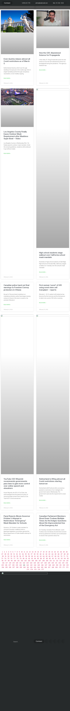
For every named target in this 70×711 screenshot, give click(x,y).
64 (43, 556)
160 (24, 567)
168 (53, 567)
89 (50, 558)
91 (56, 558)
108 (43, 561)
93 (62, 558)
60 (32, 556)
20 (49, 552)
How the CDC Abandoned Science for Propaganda (50, 54)
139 (17, 565)
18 (43, 552)
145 (38, 565)
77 (14, 558)
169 (56, 567)
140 (20, 565)
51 (5, 556)
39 (37, 554)
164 (38, 567)
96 (2, 561)
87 (44, 558)
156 (10, 567)
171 (64, 567)
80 (23, 558)
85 (38, 558)
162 (31, 567)
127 (42, 563)
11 (24, 552)
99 (12, 561)
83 (32, 558)
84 (35, 558)
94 (65, 558)
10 (22, 552)
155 (6, 567)
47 (61, 554)
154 (3, 567)
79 (20, 558)
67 (52, 556)
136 (6, 565)
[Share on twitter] (51, 641)
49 (68, 554)
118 (10, 563)
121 (20, 563)
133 (63, 563)
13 (30, 552)
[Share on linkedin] (55, 641)
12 (27, 552)
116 (3, 563)
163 (35, 567)
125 (35, 563)
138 (13, 565)
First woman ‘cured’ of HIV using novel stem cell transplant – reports (50, 287)
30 (11, 554)
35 (26, 554)
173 (28, 569)
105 (33, 561)
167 (49, 567)
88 (47, 558)
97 (5, 561)
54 (14, 556)
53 (11, 556)
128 (45, 563)
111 (54, 561)
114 (64, 561)
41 (43, 554)
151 (60, 565)
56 (20, 556)
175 (35, 569)
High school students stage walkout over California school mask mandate (52, 255)
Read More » (7, 78)
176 (39, 569)
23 (58, 552)
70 (61, 556)
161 (28, 567)
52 (8, 556)
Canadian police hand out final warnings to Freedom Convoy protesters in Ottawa (16, 287)
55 (17, 556)
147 (46, 565)
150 (57, 565)
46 (58, 554)
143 (31, 565)
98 (8, 561)
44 (52, 554)
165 (42, 567)
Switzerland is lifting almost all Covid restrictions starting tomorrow (52, 481)
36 (28, 554)
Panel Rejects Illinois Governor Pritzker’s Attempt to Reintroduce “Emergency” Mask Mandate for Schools (17, 519)
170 (60, 567)
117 (7, 563)
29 (8, 554)
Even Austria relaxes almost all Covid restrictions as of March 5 (17, 61)
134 (67, 563)
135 (2, 565)
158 (17, 567)
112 (57, 561)
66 (49, 556)
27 (2, 554)
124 (31, 563)
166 (45, 567)
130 (52, 563)
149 (53, 565)
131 (56, 563)
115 (67, 561)
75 (8, 558)
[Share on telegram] (59, 641)
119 (13, 563)
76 (11, 558)
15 (35, 552)
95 (68, 558)
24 (61, 552)
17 (41, 552)
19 (46, 552)
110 (50, 561)
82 (29, 558)
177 (42, 569)
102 (22, 561)
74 (5, 558)
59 (29, 556)
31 (14, 554)
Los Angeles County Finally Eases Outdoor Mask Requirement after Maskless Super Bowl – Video (16, 135)
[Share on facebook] (47, 641)
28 (5, 554)
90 (53, 558)
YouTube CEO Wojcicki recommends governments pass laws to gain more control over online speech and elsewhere (17, 483)
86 (41, 558)
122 (24, 563)
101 (18, 561)
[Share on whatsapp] (63, 641)
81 (26, 558)
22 (55, 552)
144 (35, 565)
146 (42, 565)
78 (17, 558)
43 (49, 554)
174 (31, 569)
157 (13, 567)
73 (2, 558)
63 (40, 556)
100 (15, 561)
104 (29, 561)
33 (20, 554)
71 (64, 556)
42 (46, 554)
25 (64, 552)
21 (52, 552)
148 (49, 565)
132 (59, 563)
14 (32, 552)
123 (27, 563)
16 (38, 552)
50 (3, 556)
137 (9, 565)
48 (64, 554)
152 (64, 565)
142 (27, 565)
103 (25, 561)
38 (34, 554)
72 (67, 556)
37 (31, 554)
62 (38, 556)
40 (40, 554)
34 (23, 554)
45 (55, 554)
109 (47, 561)
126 (38, 563)
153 (67, 565)
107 (40, 561)
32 (17, 554)
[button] (7, 3)
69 (58, 556)
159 (21, 567)
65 (46, 556)
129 (49, 563)
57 (23, 556)
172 (67, 567)
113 (60, 561)
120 (17, 563)
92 (59, 558)
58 (26, 556)
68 (55, 556)
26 (67, 552)
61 (35, 556)
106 (36, 561)
